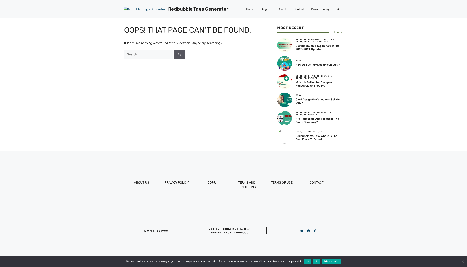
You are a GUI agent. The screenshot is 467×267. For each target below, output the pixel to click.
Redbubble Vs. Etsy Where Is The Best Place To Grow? (316, 137)
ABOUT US (141, 182)
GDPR (211, 182)
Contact (299, 9)
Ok (307, 261)
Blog (264, 9)
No (316, 261)
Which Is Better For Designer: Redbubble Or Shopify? (314, 84)
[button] (338, 9)
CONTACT (317, 182)
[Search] (179, 54)
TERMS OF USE (282, 182)
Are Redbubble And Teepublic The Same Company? (317, 120)
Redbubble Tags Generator (198, 9)
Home (250, 9)
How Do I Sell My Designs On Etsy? (318, 64)
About (282, 9)
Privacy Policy (320, 9)
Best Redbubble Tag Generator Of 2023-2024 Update (317, 47)
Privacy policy (332, 261)
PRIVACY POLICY (177, 182)
